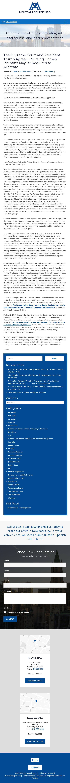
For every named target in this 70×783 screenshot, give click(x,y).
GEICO (10, 435)
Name (6, 560)
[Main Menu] (66, 21)
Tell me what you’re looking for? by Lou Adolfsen (27, 392)
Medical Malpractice (16, 471)
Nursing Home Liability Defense (20, 475)
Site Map (18, 775)
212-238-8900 (11, 21)
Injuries (11, 448)
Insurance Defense (15, 455)
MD (9, 468)
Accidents (12, 412)
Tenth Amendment (15, 488)
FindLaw (35, 778)
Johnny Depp (13, 465)
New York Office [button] (35, 681)
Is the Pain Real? (14, 458)
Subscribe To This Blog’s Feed (19, 508)
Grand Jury (12, 442)
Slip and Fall (12, 481)
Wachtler (11, 498)
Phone (6, 570)
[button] (68, 769)
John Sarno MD (14, 462)
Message (7, 591)
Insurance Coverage (15, 452)
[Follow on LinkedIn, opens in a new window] (37, 760)
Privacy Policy (29, 775)
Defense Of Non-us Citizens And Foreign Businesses (28, 429)
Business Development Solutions (49, 775)
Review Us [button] (35, 767)
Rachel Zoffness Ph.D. (16, 478)
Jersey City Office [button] (35, 741)
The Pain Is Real (14, 495)
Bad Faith (11, 416)
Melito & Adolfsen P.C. (23, 71)
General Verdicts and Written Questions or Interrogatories (30, 439)
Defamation (12, 425)
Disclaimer (8, 608)
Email (6, 581)
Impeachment (13, 445)
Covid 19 (11, 422)
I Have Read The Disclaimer (18, 612)
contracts (12, 419)
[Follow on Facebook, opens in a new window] (33, 760)
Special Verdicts (14, 485)
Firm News (49, 71)
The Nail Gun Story (15, 491)
